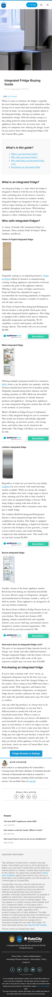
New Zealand (35, 959)
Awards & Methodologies (31, 956)
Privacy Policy (16, 956)
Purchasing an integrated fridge (25, 167)
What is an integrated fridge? (24, 153)
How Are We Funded (37, 925)
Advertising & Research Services (17, 959)
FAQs (44, 959)
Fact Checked (12, 96)
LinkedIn (32, 781)
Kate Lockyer (16, 89)
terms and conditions (43, 986)
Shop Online (37, 336)
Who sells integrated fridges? (24, 157)
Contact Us (26, 962)
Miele (4, 384)
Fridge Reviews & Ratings (26, 753)
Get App (33, 5)
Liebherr (6, 486)
